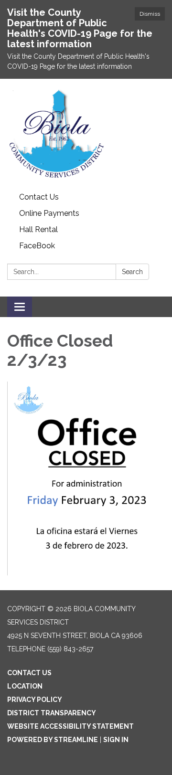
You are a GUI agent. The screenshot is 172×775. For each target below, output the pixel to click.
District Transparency (51, 713)
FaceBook (37, 245)
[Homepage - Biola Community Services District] (86, 134)
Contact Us (39, 197)
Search (132, 272)
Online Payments (49, 213)
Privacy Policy (34, 699)
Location (25, 686)
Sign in (116, 739)
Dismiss (150, 14)
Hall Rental (38, 229)
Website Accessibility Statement (70, 726)
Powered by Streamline (52, 739)
